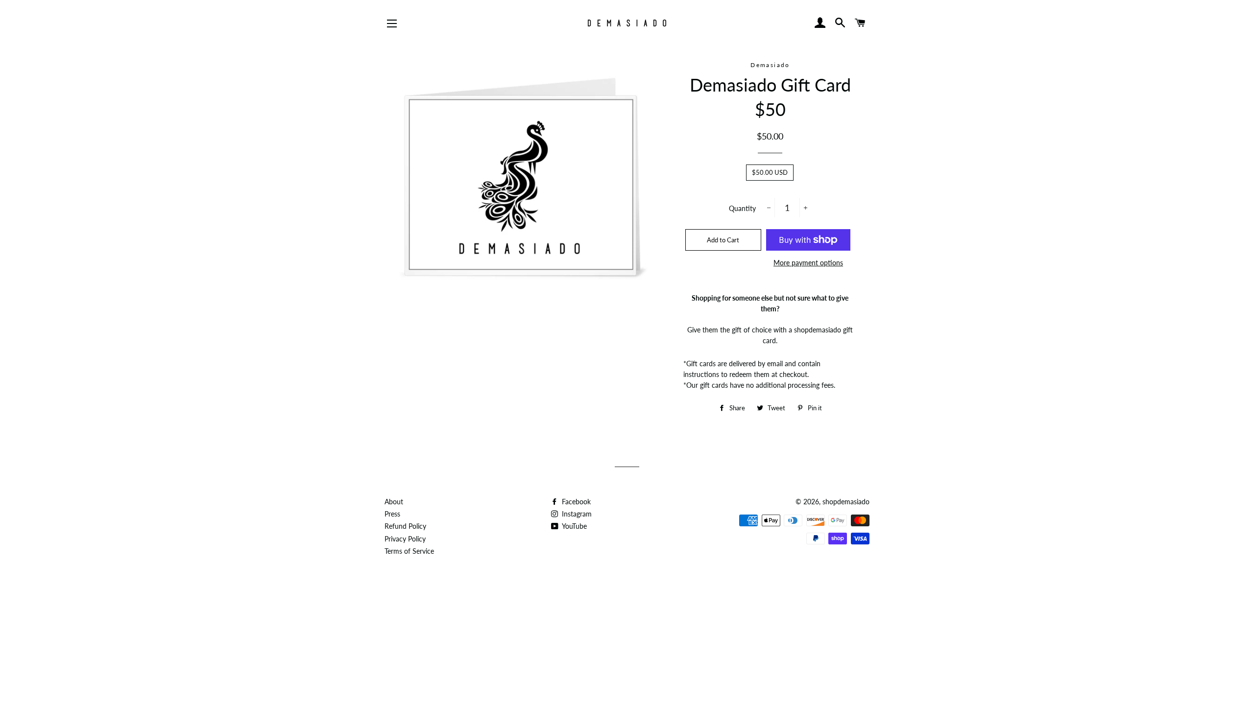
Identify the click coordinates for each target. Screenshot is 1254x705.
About (394, 501)
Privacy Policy (405, 539)
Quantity (742, 208)
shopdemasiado (845, 501)
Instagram (576, 514)
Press (392, 514)
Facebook (575, 501)
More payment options (808, 262)
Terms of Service (409, 551)
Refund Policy (405, 526)
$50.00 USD (770, 172)
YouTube (573, 526)
